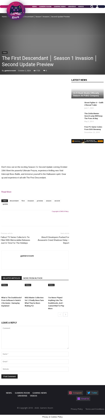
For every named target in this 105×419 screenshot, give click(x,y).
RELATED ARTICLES (11, 278)
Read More (6, 192)
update (5, 204)
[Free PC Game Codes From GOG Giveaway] (76, 129)
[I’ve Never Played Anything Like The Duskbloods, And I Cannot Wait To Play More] (58, 289)
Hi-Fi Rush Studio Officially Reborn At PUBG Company (86, 94)
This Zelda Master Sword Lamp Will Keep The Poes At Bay (93, 115)
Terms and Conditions (94, 409)
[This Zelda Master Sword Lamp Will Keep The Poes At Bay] (76, 116)
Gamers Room (45, 6)
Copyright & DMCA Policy (60, 211)
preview (40, 201)
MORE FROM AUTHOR (32, 278)
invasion (31, 201)
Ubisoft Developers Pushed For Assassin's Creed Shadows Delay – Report (53, 240)
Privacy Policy (77, 409)
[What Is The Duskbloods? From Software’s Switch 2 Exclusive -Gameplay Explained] (11, 289)
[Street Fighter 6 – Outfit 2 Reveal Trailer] (75, 105)
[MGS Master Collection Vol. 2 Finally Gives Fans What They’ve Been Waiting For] (35, 289)
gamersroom (10, 70)
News (34, 6)
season (48, 201)
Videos (81, 6)
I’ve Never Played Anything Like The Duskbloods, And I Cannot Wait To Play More (56, 303)
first (23, 201)
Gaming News (60, 6)
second (57, 201)
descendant (14, 201)
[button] (93, 6)
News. (9, 393)
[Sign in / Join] (97, 7)
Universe (72, 6)
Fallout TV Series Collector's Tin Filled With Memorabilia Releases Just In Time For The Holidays (15, 240)
